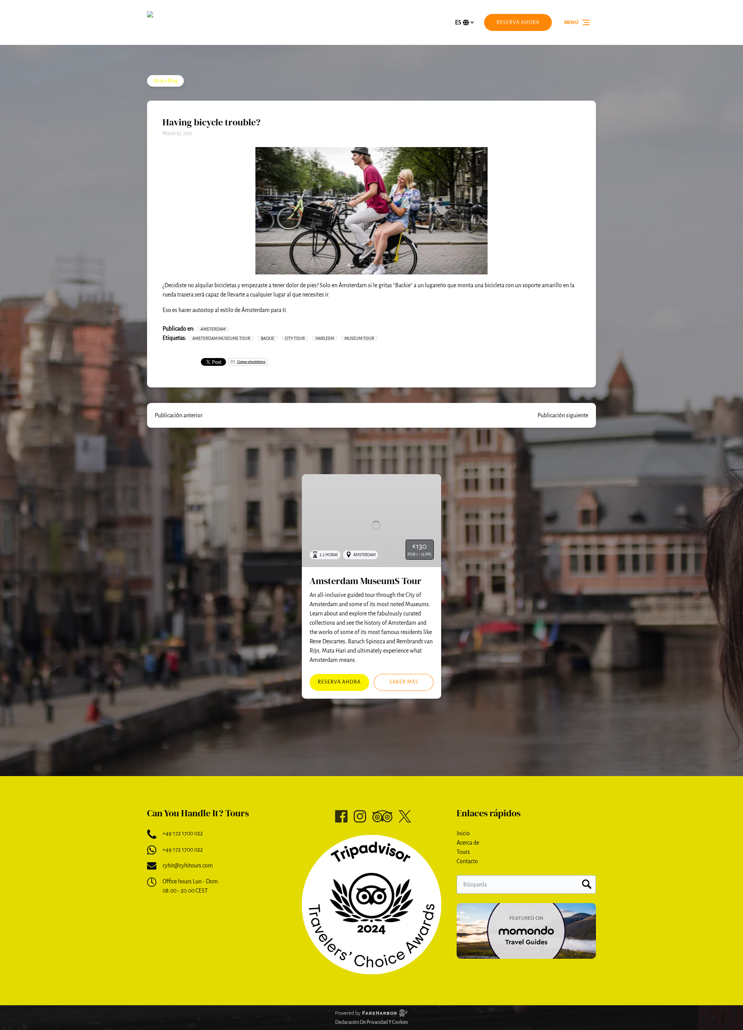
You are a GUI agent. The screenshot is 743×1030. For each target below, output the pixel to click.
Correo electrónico (250, 362)
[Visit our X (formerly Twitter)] (405, 816)
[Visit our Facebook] (341, 816)
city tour (295, 338)
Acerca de (468, 843)
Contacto (467, 861)
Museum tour (359, 338)
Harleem (324, 338)
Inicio (463, 833)
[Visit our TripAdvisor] (382, 816)
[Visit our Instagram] (360, 816)
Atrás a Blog (165, 81)
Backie (267, 338)
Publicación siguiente (563, 415)
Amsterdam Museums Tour (221, 338)
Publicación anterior (178, 415)
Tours (463, 852)
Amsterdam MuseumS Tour (365, 580)
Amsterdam (213, 329)
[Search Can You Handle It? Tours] (586, 884)
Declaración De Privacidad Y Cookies (371, 1022)
